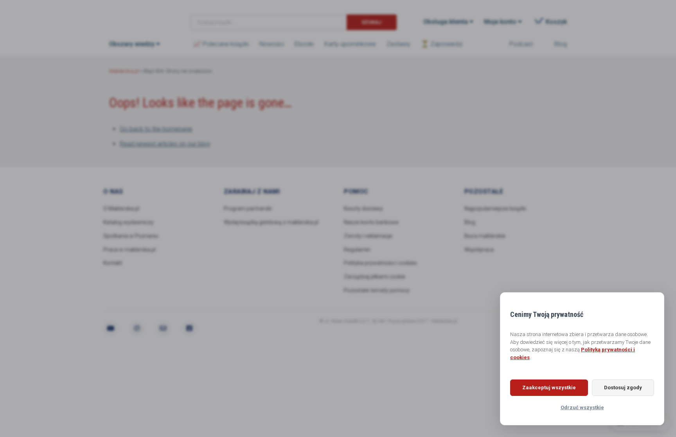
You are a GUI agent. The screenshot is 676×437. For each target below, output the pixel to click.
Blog (560, 44)
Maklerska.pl (137, 16)
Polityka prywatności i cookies (380, 263)
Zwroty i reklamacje (368, 236)
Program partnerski (248, 208)
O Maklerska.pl (121, 208)
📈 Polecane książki (221, 44)
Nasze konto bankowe (371, 222)
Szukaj (371, 22)
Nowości (271, 44)
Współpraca (479, 249)
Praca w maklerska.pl (129, 249)
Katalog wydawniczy (128, 222)
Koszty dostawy (363, 208)
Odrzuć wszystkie (582, 407)
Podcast (521, 44)
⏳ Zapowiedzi (441, 44)
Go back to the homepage (156, 129)
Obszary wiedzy (132, 44)
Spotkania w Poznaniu (130, 236)
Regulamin (357, 249)
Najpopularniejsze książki (495, 208)
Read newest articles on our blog (165, 143)
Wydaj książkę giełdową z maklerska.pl (271, 222)
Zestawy (398, 44)
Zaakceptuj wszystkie (549, 387)
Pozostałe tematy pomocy (377, 290)
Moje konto (500, 21)
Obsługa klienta (445, 21)
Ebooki (304, 44)
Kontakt (112, 263)
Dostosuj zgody (623, 387)
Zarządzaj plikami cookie (374, 276)
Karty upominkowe (350, 44)
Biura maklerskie (484, 236)
